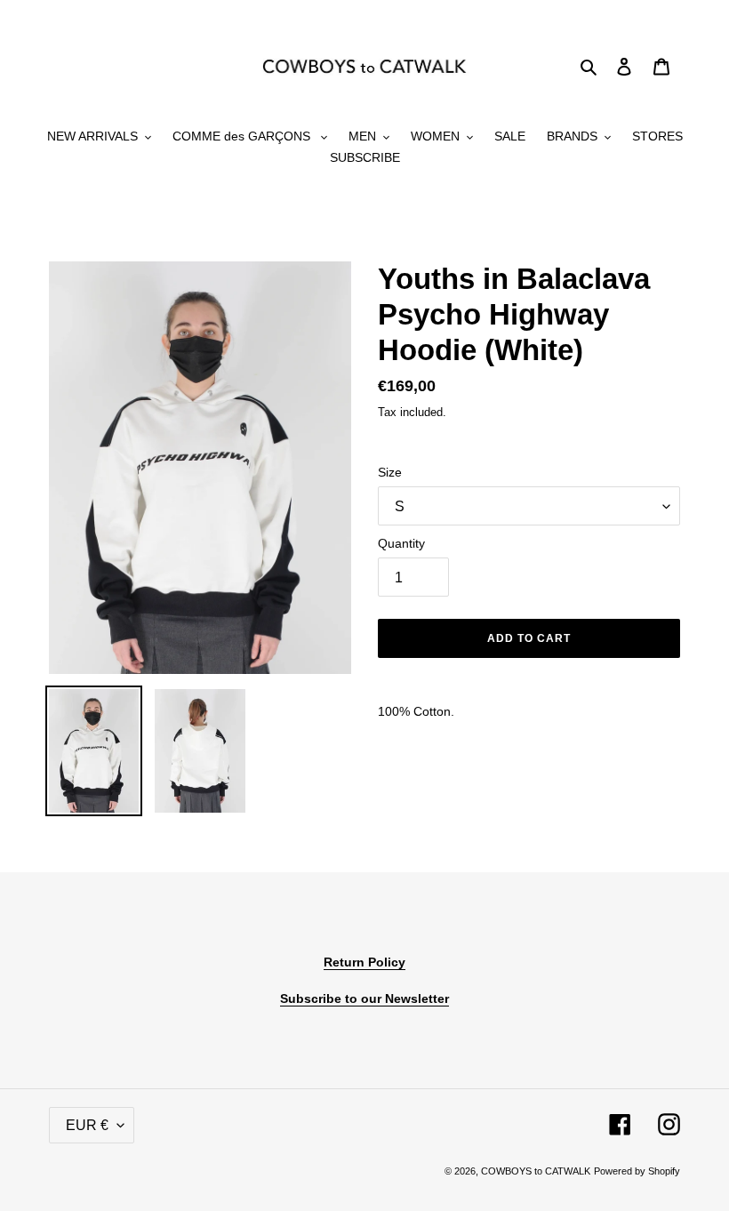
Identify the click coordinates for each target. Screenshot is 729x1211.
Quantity (401, 543)
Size (390, 472)
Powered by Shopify (637, 1171)
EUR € (87, 1125)
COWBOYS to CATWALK (535, 1171)
